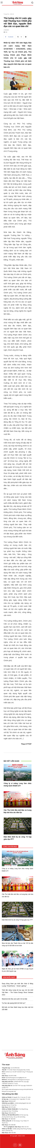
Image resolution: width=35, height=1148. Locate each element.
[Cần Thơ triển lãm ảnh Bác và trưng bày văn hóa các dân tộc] (17, 799)
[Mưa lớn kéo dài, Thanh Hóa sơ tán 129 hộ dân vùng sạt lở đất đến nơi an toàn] (17, 933)
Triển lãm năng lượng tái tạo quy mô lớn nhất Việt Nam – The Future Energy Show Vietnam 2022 (17, 992)
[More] (26, 37)
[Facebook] (15, 1145)
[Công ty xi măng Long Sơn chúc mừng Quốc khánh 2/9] (17, 772)
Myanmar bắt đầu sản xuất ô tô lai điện (14, 999)
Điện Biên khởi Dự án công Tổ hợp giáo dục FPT (17, 920)
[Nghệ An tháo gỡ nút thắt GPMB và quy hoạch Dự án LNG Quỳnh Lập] (17, 958)
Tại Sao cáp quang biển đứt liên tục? (13, 1003)
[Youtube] (20, 1145)
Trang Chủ (6, 14)
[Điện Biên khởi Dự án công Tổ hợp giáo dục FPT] (17, 826)
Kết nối (12, 14)
